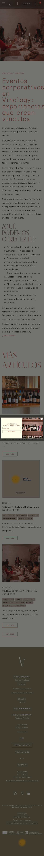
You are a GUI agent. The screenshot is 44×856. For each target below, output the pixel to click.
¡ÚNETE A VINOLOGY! (11, 431)
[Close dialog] (41, 419)
